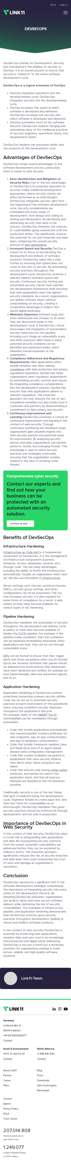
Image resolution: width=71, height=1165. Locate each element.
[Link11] (13, 12)
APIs (6, 655)
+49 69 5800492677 (15, 1035)
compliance (17, 369)
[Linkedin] (54, 1009)
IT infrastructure (49, 578)
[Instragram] (59, 1009)
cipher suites (59, 770)
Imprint (7, 1104)
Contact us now (18, 523)
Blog (39, 1070)
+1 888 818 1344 (45, 1054)
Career (7, 1080)
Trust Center (10, 1119)
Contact (7, 1040)
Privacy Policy (10, 1109)
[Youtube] (66, 1009)
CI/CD (22, 633)
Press (40, 1075)
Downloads (43, 1080)
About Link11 (10, 1070)
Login (62, 5)
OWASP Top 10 (47, 714)
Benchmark (43, 1090)
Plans (6, 1085)
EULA (6, 1114)
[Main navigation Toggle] (65, 12)
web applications (36, 245)
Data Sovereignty (46, 1085)
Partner (7, 1075)
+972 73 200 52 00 (14, 1054)
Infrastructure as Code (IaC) (21, 552)
